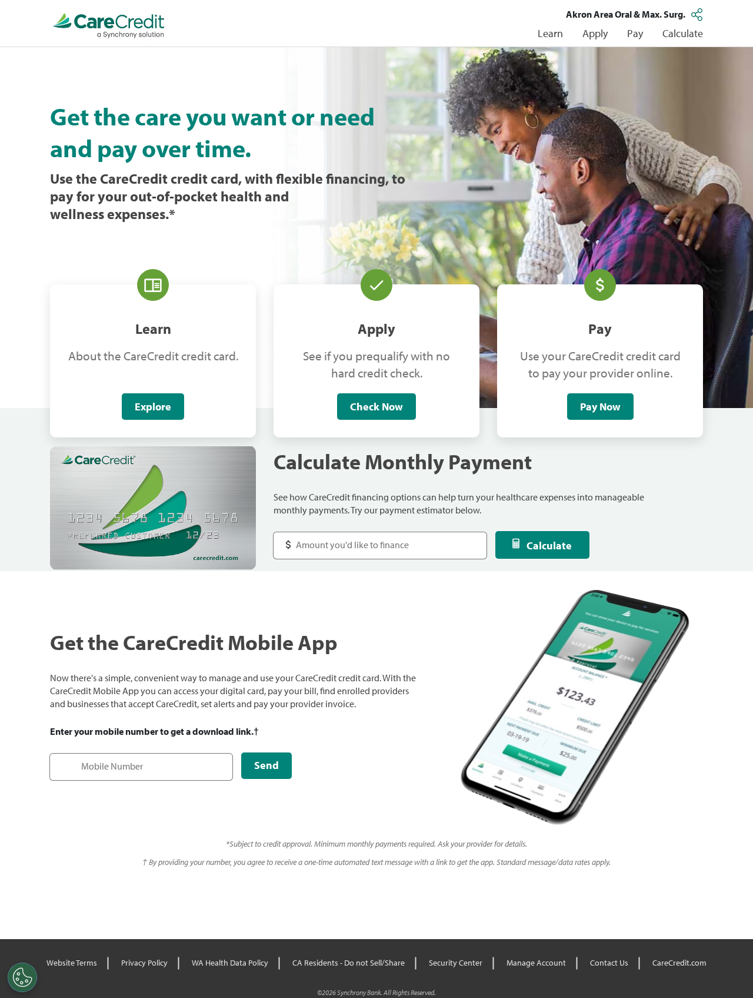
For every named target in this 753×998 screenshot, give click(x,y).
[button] (698, 14)
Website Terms (71, 962)
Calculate (549, 545)
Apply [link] (595, 33)
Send (266, 765)
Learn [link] (550, 33)
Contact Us (609, 962)
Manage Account (536, 962)
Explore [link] (153, 406)
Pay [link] (635, 33)
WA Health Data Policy (230, 962)
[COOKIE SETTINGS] (22, 977)
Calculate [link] (682, 33)
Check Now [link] (376, 406)
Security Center (455, 962)
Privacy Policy (144, 962)
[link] (109, 26)
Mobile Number (87, 760)
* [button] (172, 214)
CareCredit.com (679, 962)
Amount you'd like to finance (342, 539)
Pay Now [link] (600, 406)
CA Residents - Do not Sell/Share (348, 962)
